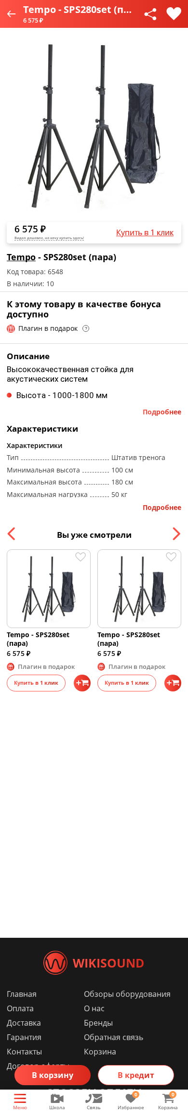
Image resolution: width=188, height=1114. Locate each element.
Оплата (20, 1008)
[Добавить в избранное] (173, 13)
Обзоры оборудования (127, 994)
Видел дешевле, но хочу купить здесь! (49, 238)
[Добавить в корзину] (82, 683)
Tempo (21, 257)
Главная (22, 994)
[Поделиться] (150, 14)
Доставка (24, 1022)
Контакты (24, 1051)
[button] (12, 534)
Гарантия (24, 1037)
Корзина (100, 1051)
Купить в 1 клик (145, 232)
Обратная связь (113, 1037)
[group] (94, 125)
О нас (94, 1008)
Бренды (98, 1022)
